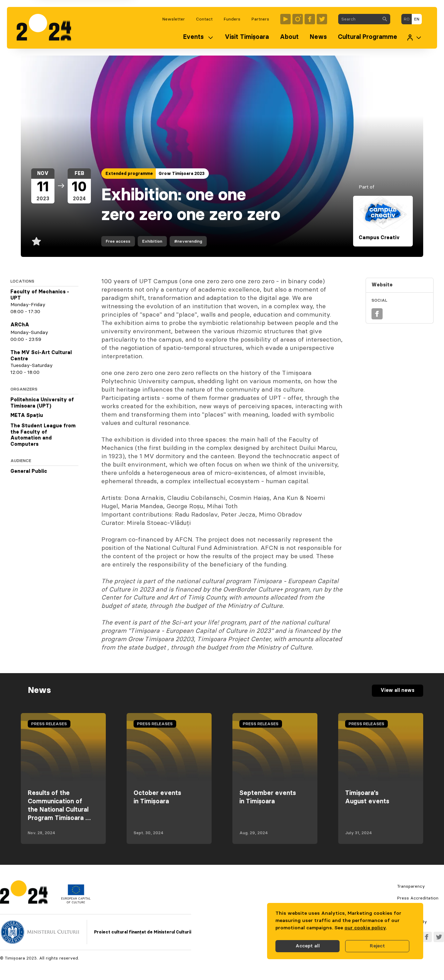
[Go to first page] (47, 28)
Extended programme (129, 173)
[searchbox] (358, 19)
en (416, 19)
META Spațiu (26, 415)
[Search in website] (384, 19)
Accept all (308, 946)
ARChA (19, 325)
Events (193, 37)
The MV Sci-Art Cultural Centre (41, 355)
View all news (398, 690)
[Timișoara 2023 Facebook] (310, 19)
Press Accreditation (417, 898)
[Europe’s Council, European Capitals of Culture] (75, 902)
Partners (260, 19)
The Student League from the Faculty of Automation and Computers (43, 435)
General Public (28, 471)
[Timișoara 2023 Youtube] (285, 19)
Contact (204, 19)
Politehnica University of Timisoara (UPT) (42, 403)
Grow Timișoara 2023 (182, 173)
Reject (377, 946)
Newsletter (173, 19)
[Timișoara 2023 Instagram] (297, 19)
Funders (232, 19)
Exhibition (152, 241)
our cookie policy (365, 927)
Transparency (411, 886)
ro (407, 19)
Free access (118, 241)
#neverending (188, 241)
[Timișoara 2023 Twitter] (322, 19)
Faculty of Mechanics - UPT (39, 295)
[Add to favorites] (36, 241)
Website (382, 285)
